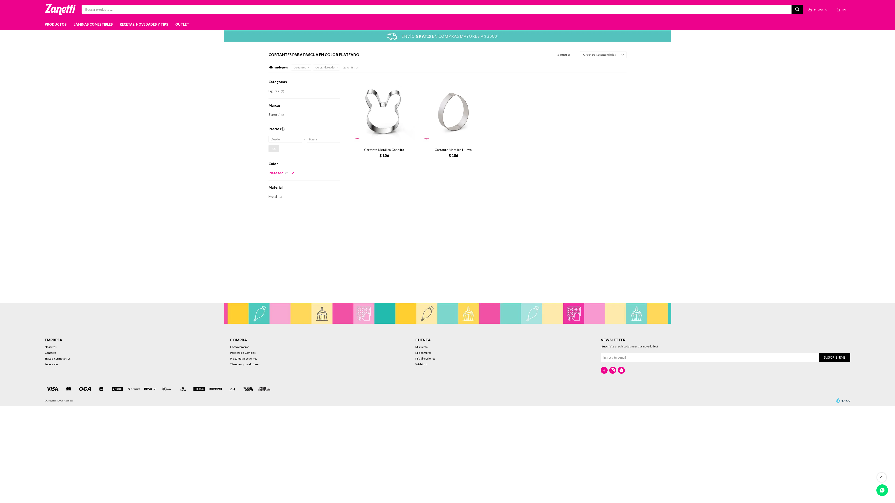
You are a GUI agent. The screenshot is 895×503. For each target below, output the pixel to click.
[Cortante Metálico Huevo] (453, 111)
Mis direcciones (425, 358)
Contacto (50, 352)
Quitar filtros (351, 67)
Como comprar (239, 347)
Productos (56, 24)
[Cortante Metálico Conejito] (384, 111)
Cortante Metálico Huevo (453, 150)
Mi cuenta (421, 347)
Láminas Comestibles (93, 24)
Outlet (182, 24)
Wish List (421, 364)
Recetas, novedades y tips (144, 24)
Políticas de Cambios (243, 352)
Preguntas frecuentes (243, 358)
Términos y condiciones (245, 364)
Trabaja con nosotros (58, 358)
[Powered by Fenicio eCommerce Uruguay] (843, 400)
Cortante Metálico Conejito (384, 150)
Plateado (324, 67)
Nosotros (51, 347)
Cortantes (299, 67)
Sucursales (52, 364)
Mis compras (423, 352)
